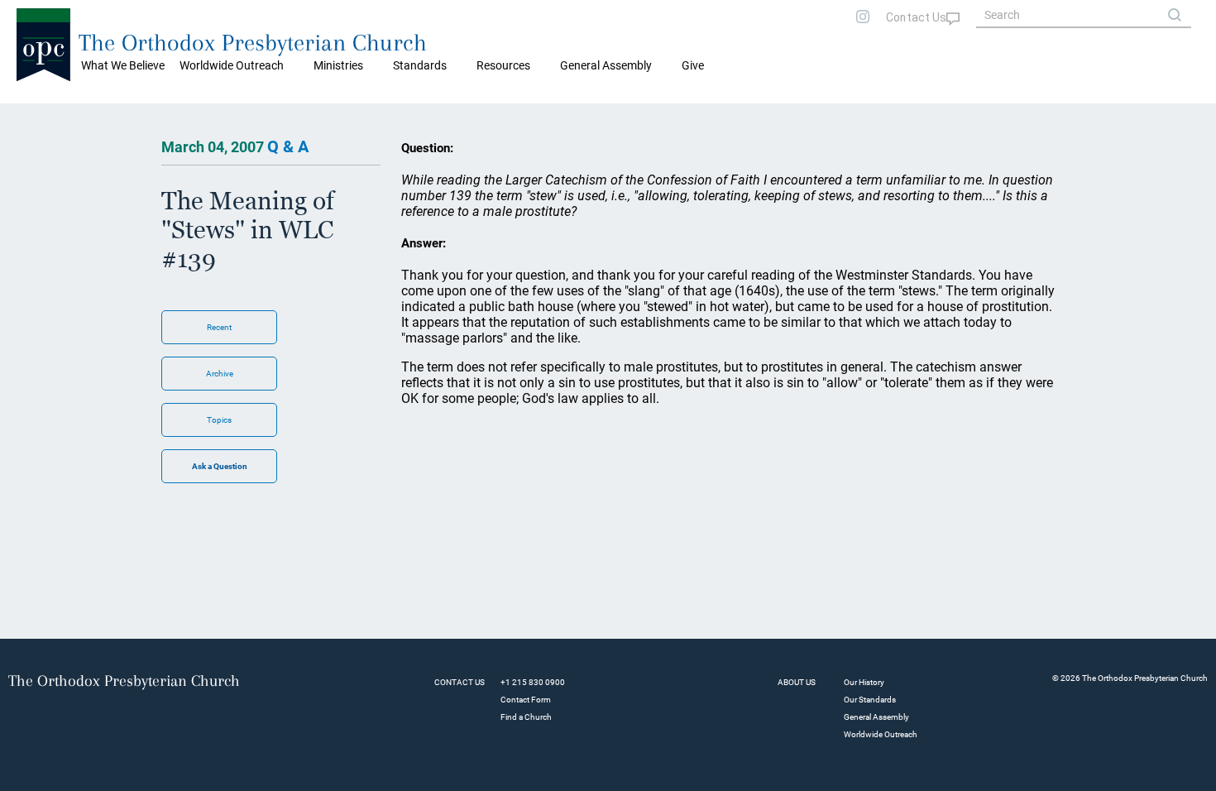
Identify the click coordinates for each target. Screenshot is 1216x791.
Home (33, 116)
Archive (219, 373)
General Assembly (606, 65)
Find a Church (526, 716)
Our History (864, 682)
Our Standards (870, 699)
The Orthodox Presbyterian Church (253, 42)
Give (693, 65)
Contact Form (525, 699)
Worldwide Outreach (880, 734)
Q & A (288, 146)
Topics (219, 419)
